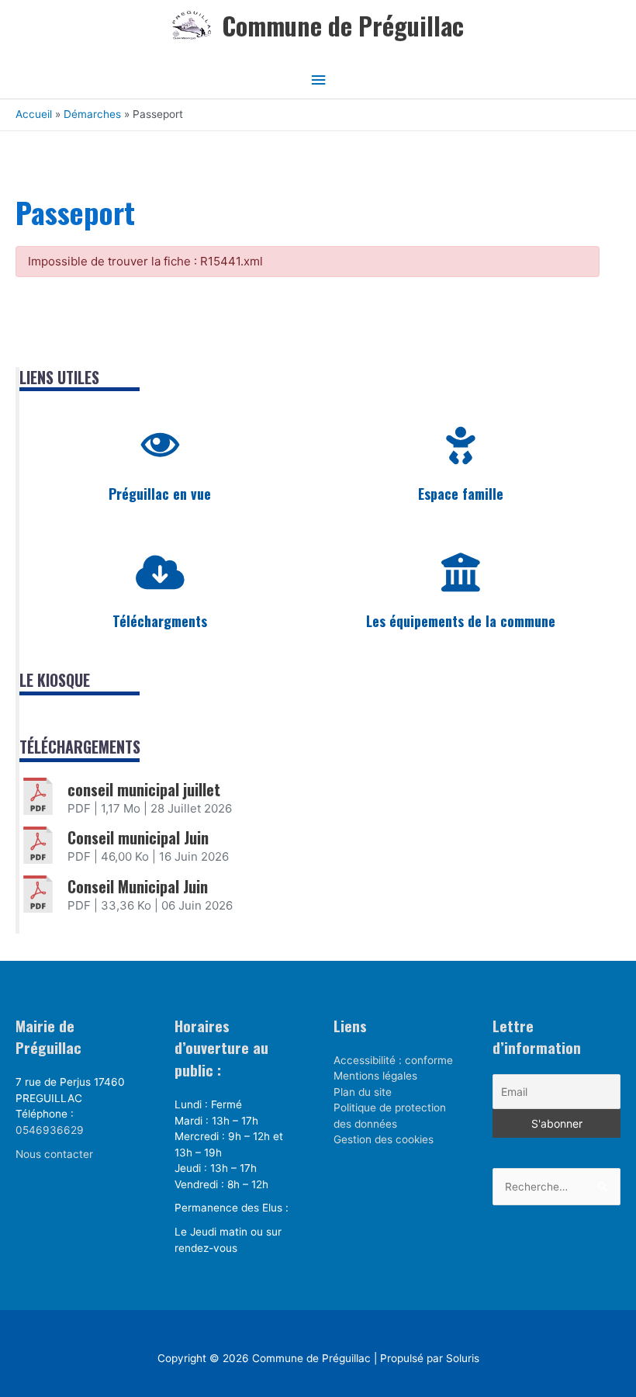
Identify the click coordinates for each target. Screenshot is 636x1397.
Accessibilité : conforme (393, 1060)
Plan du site (363, 1092)
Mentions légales (375, 1075)
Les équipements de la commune (460, 621)
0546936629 (50, 1130)
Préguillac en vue (160, 494)
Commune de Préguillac (343, 25)
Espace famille (460, 494)
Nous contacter (54, 1154)
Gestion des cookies (384, 1139)
